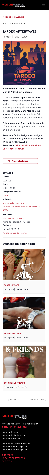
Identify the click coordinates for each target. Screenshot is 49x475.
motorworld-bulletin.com (14, 435)
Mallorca (6, 195)
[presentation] (24, 264)
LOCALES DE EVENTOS (13, 458)
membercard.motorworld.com (16, 443)
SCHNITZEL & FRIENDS (14, 383)
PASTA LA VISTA (11, 285)
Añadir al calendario (21, 161)
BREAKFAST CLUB (12, 333)
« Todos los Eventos (13, 16)
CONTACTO (8, 455)
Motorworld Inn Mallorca (13, 218)
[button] (43, 5)
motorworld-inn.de (11, 438)
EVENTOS (7, 461)
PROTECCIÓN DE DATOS (12, 424)
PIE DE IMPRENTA (30, 424)
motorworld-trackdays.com (15, 446)
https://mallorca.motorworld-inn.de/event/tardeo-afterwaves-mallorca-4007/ (22, 206)
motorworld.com (10, 432)
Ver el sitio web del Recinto (15, 233)
